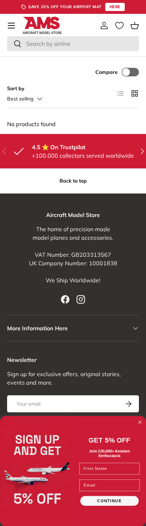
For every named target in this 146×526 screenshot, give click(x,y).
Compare (106, 72)
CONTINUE (109, 501)
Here (115, 6)
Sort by (15, 88)
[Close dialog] (140, 422)
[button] (134, 25)
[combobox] (73, 43)
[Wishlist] (119, 25)
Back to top (73, 181)
